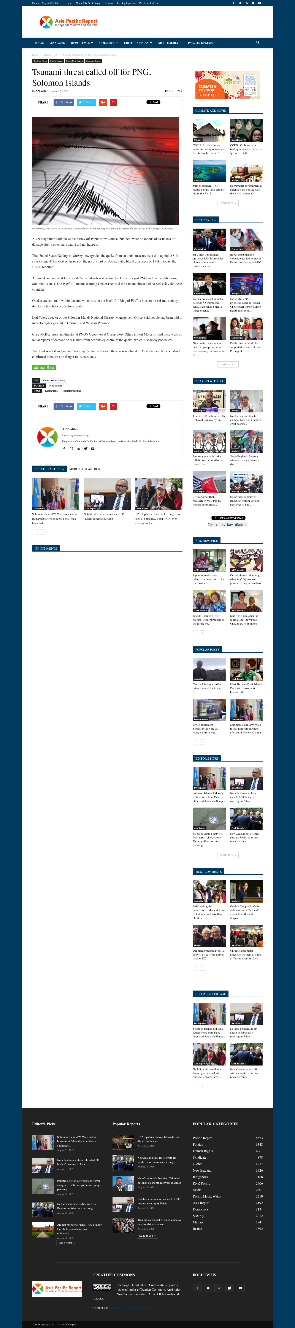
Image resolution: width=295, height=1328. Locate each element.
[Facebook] (233, 3)
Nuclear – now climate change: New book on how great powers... (245, 420)
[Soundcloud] (80, 449)
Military (198, 1222)
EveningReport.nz (126, 3)
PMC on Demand (201, 42)
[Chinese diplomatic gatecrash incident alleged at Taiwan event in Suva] (246, 936)
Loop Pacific (55, 385)
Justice (197, 1228)
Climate (197, 139)
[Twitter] (253, 3)
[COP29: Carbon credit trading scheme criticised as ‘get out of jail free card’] (246, 130)
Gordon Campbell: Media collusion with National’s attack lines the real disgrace (245, 912)
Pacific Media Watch (207, 1196)
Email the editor (151, 441)
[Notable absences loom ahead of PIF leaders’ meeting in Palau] (107, 494)
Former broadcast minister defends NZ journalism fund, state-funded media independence (208, 304)
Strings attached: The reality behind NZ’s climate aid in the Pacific (209, 189)
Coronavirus (200, 249)
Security (198, 1215)
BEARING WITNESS (209, 381)
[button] (257, 43)
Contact (109, 3)
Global (197, 945)
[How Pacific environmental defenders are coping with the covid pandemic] (246, 171)
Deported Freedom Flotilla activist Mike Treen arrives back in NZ (208, 954)
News (39, 42)
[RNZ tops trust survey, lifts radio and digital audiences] (123, 1142)
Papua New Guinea (74, 60)
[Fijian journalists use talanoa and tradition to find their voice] (209, 560)
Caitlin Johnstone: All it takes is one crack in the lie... (207, 688)
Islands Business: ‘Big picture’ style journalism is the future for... (208, 619)
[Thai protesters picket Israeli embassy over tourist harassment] (123, 1225)
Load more (226, 203)
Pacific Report (56, 60)
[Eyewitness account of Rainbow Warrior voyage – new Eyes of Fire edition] (246, 482)
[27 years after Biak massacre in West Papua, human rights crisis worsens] (209, 482)
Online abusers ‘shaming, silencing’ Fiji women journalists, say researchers (245, 579)
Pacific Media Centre (149, 3)
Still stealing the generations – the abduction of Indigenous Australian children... (209, 912)
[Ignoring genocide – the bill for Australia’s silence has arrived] (209, 441)
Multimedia (168, 42)
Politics (198, 1144)
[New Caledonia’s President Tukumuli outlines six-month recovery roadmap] (123, 1183)
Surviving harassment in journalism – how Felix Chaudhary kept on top (244, 619)
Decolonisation (201, 719)
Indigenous (200, 1176)
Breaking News (40, 60)
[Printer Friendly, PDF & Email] (44, 367)
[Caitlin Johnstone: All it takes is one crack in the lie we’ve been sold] (209, 669)
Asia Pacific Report (161, 1285)
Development (39, 508)
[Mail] (240, 3)
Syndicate (199, 1157)
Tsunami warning (72, 391)
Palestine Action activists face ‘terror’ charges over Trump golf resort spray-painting (207, 839)
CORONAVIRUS (205, 220)
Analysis (57, 42)
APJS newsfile (200, 569)
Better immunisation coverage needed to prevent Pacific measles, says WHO (246, 258)
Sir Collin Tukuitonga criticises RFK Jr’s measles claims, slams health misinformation (208, 260)
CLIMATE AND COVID (210, 110)
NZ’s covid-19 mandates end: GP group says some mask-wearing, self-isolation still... (209, 349)
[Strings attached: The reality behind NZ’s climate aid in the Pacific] (209, 171)
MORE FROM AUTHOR (84, 469)
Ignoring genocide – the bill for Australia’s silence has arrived (207, 460)
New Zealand (202, 1170)
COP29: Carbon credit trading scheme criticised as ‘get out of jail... (246, 149)
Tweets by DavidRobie (227, 525)
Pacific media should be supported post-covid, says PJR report (245, 347)
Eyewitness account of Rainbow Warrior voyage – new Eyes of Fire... (245, 500)
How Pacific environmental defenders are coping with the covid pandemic (246, 189)
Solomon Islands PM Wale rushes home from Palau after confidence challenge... (246, 728)
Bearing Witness (239, 491)
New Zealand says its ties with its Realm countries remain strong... (244, 837)
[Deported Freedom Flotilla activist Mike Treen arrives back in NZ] (209, 936)
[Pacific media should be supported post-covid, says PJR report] (246, 328)
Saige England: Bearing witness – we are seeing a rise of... (244, 460)
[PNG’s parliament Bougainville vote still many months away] (209, 710)
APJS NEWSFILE (206, 541)
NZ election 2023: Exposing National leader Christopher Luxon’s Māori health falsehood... (246, 304)
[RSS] (246, 3)
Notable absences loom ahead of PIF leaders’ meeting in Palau (243, 797)
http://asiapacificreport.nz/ (75, 435)
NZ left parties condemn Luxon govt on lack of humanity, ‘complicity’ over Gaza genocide (158, 518)
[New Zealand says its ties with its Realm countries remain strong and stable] (246, 819)
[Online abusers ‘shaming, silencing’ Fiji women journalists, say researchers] (246, 560)
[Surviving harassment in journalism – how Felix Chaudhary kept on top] (246, 601)
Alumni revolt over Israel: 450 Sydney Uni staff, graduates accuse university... (79, 1229)
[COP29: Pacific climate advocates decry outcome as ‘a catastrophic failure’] (209, 130)
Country (106, 42)
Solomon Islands (93, 60)
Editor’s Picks (136, 42)
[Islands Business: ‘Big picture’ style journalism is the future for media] (209, 601)
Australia (198, 678)
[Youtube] (259, 3)
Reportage (80, 42)
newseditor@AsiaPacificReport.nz (132, 1307)
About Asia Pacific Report (88, 3)
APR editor (42, 91)
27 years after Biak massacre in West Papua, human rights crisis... (207, 500)
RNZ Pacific (201, 1183)
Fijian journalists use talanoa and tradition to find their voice (209, 579)
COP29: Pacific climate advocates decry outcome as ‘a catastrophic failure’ (209, 149)
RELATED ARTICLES (49, 469)
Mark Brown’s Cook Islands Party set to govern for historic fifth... (246, 688)
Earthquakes (51, 391)
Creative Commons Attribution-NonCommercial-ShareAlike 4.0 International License (137, 1294)
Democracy (201, 1209)
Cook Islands (238, 678)
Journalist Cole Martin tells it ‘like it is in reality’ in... (209, 418)
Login (68, 3)
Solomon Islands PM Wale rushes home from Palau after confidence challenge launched (55, 518)
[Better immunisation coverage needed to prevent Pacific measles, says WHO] (246, 240)
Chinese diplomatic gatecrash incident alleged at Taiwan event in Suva (245, 954)
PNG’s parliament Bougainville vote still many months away (206, 728)
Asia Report (90, 508)
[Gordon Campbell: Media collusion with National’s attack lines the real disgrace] (246, 891)
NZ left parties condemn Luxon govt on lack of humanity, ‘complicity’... (207, 1073)
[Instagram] (72, 449)
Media (197, 1189)
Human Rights (203, 1150)
